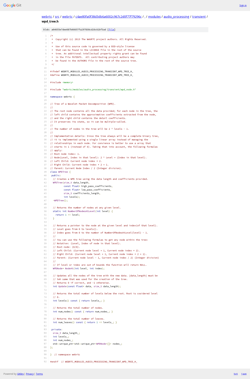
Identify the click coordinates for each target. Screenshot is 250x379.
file (111, 29)
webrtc (47, 16)
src (57, 16)
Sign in (243, 5)
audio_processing (176, 16)
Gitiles (20, 373)
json (244, 373)
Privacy (30, 373)
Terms (39, 373)
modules (154, 16)
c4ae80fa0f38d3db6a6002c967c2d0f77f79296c (109, 16)
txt (236, 373)
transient (199, 16)
